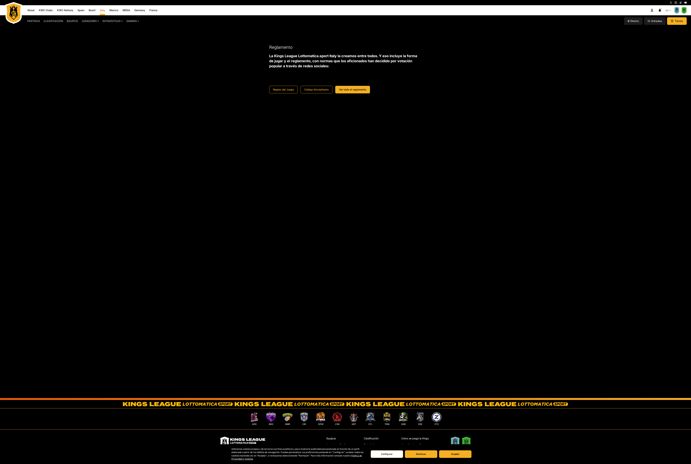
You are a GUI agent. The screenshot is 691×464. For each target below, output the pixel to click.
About (31, 10)
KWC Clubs (46, 10)
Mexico (113, 10)
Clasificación (53, 20)
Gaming (131, 20)
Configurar (387, 454)
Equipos (72, 20)
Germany (139, 10)
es (667, 10)
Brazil (92, 10)
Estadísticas (112, 20)
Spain (81, 10)
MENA (126, 10)
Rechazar (421, 454)
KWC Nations (65, 10)
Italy (102, 10)
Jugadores (89, 20)
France (153, 10)
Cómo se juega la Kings (415, 438)
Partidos (33, 20)
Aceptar (455, 454)
